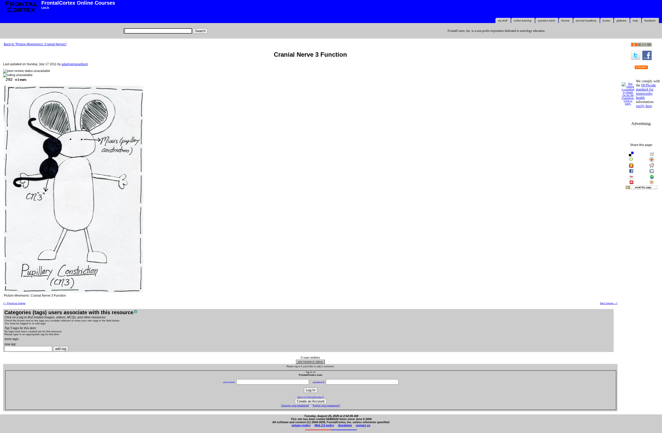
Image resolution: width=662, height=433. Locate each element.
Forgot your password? (326, 405)
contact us (363, 425)
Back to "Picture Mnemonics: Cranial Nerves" (35, 44)
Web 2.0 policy (324, 425)
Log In (45, 7)
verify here (644, 106)
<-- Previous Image (14, 303)
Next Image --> (609, 303)
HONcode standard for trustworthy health (646, 91)
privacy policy (301, 425)
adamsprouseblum (75, 64)
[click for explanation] (135, 311)
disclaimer (345, 425)
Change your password (295, 405)
